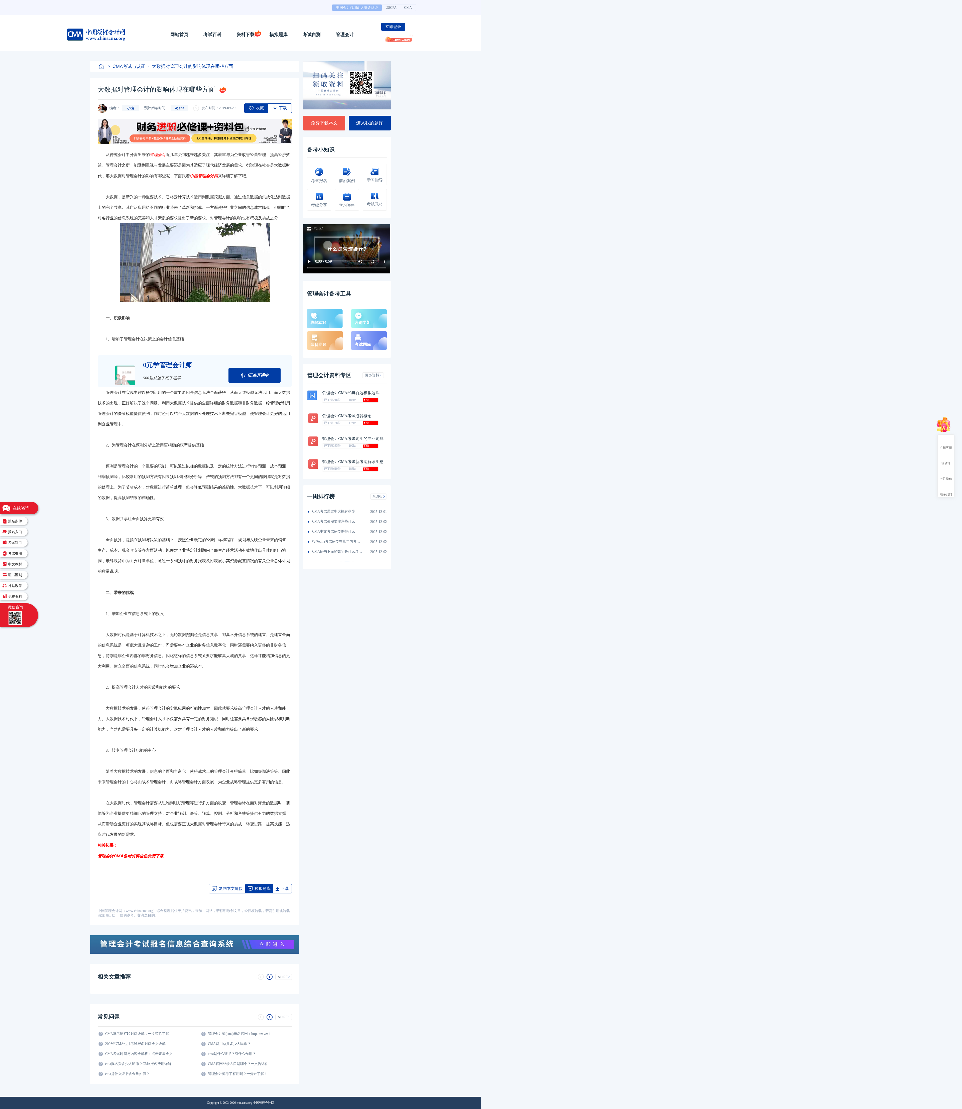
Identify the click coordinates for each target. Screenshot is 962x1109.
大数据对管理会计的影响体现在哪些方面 (192, 66)
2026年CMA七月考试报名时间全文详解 (135, 1044)
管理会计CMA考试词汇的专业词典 (353, 438)
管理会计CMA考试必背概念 (347, 416)
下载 (366, 400)
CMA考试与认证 (128, 66)
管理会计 (345, 34)
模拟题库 (279, 34)
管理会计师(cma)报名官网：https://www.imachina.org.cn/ (242, 1034)
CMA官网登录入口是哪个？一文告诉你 (238, 1064)
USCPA (391, 8)
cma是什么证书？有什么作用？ (232, 1054)
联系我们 (946, 494)
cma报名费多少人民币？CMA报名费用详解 (138, 1064)
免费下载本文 (324, 122)
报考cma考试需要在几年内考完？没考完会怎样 (337, 541)
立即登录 (393, 27)
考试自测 (312, 34)
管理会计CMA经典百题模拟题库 (351, 393)
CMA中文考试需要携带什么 (333, 531)
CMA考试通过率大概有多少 (333, 511)
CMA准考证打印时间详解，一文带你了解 (137, 1034)
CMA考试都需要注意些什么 (333, 521)
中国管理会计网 (204, 175)
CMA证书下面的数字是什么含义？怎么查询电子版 (337, 551)
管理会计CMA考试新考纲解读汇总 (353, 461)
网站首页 (179, 34)
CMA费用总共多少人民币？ (229, 1044)
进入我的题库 (369, 122)
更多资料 (372, 375)
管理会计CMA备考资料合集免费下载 (131, 855)
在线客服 (946, 447)
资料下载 (245, 34)
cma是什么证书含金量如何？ (127, 1074)
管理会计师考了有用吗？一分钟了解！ (238, 1074)
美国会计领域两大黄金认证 (357, 8)
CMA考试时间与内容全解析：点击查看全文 (139, 1054)
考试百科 (212, 34)
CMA (408, 8)
